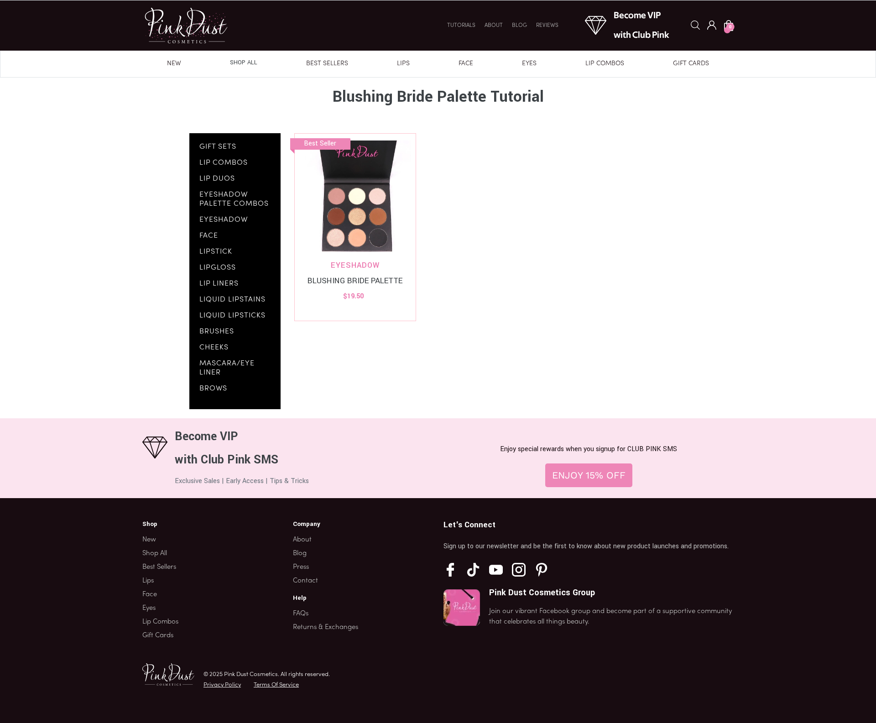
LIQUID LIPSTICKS (232, 315)
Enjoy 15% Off (589, 475)
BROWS (213, 388)
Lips (403, 64)
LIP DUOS (217, 178)
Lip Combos (604, 64)
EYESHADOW (223, 220)
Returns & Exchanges (325, 627)
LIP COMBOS (223, 162)
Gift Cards (691, 64)
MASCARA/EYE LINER (227, 368)
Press (301, 567)
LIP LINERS (219, 283)
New (174, 64)
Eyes (529, 64)
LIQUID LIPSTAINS (232, 299)
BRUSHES (216, 331)
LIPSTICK (215, 251)
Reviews (547, 25)
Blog (519, 25)
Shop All (243, 62)
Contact (305, 580)
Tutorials (461, 25)
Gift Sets (217, 147)
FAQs (300, 613)
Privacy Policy (222, 685)
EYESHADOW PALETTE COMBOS (234, 199)
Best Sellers (327, 64)
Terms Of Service (276, 685)
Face (466, 64)
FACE (208, 235)
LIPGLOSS (217, 267)
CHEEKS (214, 347)
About (494, 25)
